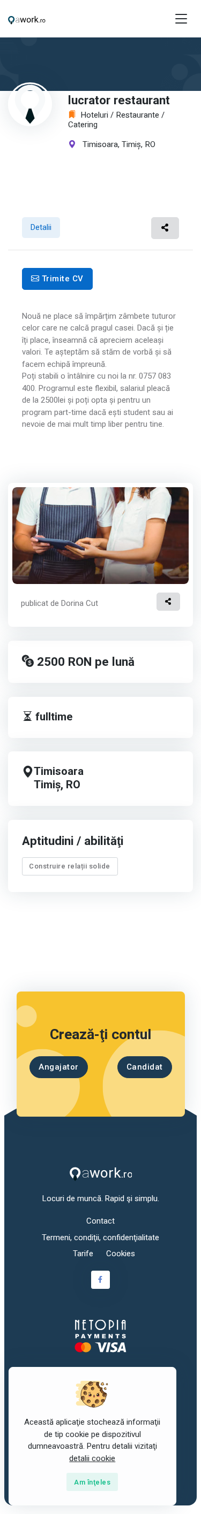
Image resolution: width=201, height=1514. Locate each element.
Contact (100, 1221)
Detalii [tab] (41, 227)
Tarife (83, 1253)
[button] (165, 228)
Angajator (59, 1067)
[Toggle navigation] (181, 19)
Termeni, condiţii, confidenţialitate (100, 1237)
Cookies (120, 1253)
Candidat (144, 1067)
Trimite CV (61, 278)
